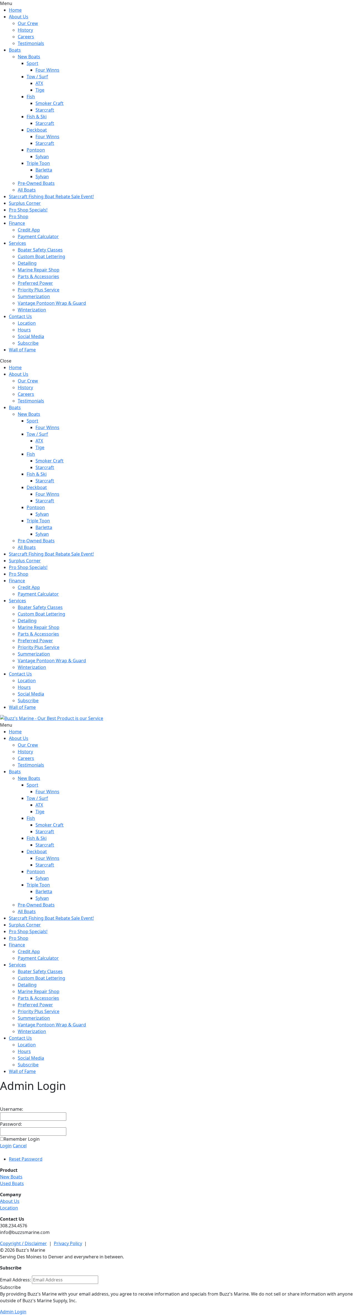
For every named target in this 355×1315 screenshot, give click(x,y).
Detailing (27, 263)
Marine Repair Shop (38, 270)
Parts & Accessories (38, 276)
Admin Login (13, 1312)
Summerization (34, 296)
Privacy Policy (68, 1243)
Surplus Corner (25, 203)
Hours (24, 330)
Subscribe (28, 343)
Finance (17, 223)
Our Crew (28, 23)
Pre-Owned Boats (36, 183)
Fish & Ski (37, 117)
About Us (18, 17)
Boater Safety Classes (40, 250)
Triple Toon (38, 163)
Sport (32, 63)
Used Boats (12, 1183)
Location (27, 323)
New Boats (29, 57)
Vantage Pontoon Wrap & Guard (52, 303)
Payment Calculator (38, 236)
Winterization (32, 310)
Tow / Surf (37, 77)
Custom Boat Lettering (41, 256)
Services (17, 243)
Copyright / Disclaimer (23, 1243)
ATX (39, 83)
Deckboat (37, 130)
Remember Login (22, 1139)
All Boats (27, 190)
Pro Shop (18, 216)
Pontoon (36, 150)
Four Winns (47, 70)
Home (15, 10)
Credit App (29, 230)
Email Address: (15, 1280)
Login (6, 1146)
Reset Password (25, 1159)
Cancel (20, 1146)
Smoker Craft (50, 103)
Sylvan (42, 156)
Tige (40, 90)
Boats (15, 50)
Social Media (31, 336)
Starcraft (45, 110)
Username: (11, 1109)
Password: (11, 1124)
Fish (31, 97)
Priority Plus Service (38, 290)
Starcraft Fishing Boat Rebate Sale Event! (51, 196)
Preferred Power (35, 283)
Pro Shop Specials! (28, 210)
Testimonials (31, 43)
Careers (26, 37)
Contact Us (20, 316)
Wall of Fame (22, 350)
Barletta (44, 170)
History (25, 30)
